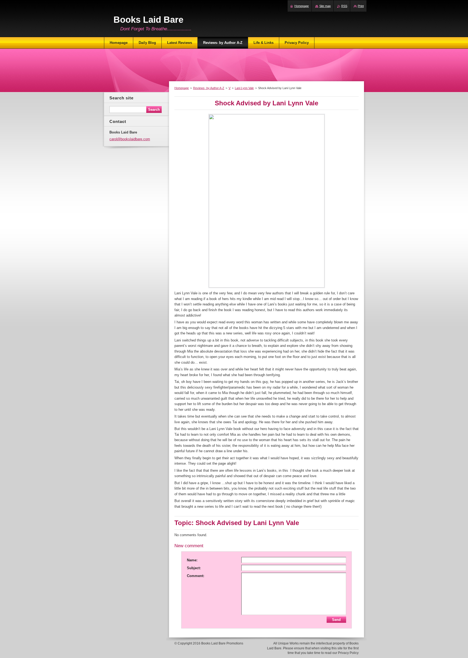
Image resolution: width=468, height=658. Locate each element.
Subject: (194, 568)
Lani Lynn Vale (244, 88)
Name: (192, 560)
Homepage (181, 88)
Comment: (195, 576)
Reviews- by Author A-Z (208, 88)
